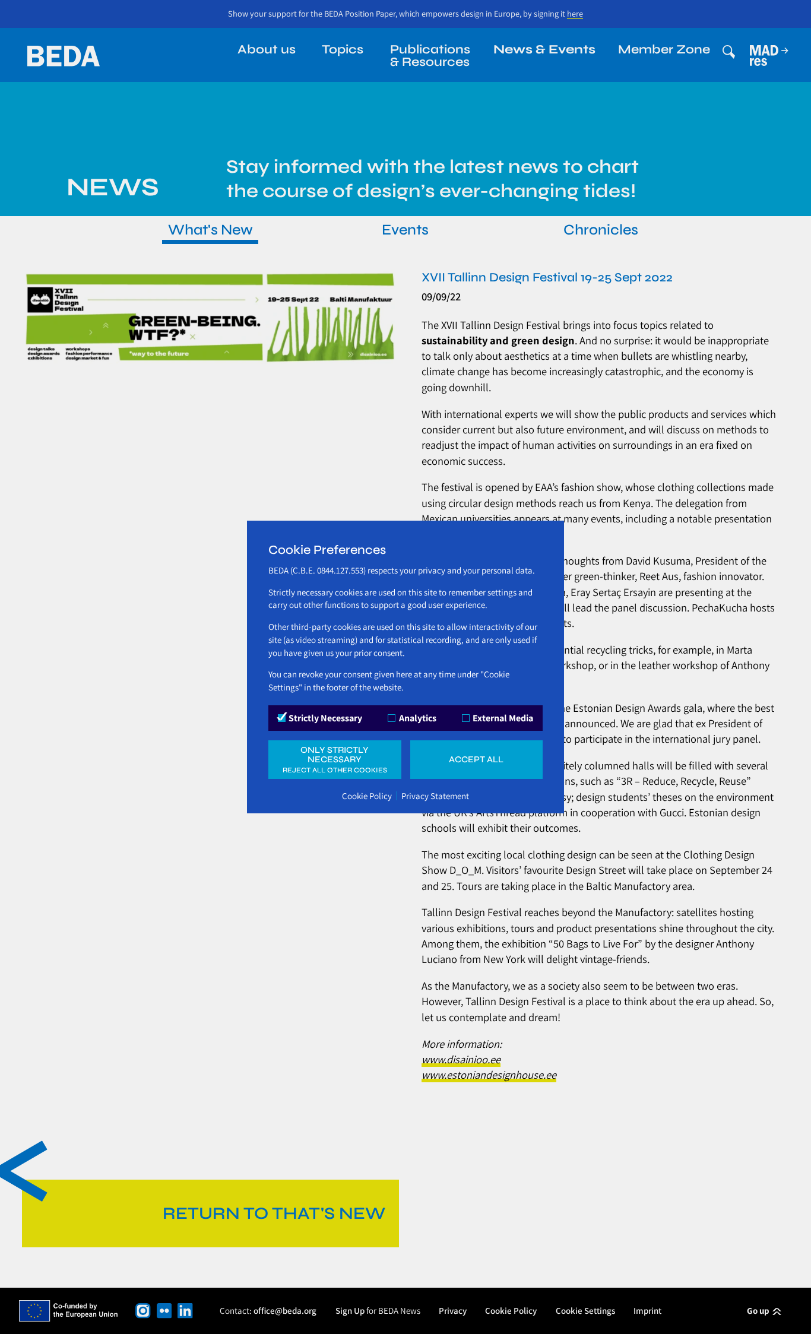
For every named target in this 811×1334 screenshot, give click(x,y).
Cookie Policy (367, 795)
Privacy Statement (435, 795)
